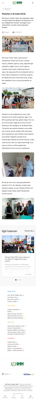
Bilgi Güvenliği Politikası (15, 318)
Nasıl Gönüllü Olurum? (15, 316)
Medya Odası (12, 346)
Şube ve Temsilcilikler (15, 348)
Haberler (7, 9)
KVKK (9, 312)
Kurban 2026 (12, 301)
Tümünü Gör (28, 231)
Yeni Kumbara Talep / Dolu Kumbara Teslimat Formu (16, 333)
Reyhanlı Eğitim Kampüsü (16, 330)
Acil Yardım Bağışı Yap (15, 295)
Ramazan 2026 (13, 299)
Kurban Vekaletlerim (14, 328)
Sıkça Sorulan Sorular (15, 314)
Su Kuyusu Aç (12, 297)
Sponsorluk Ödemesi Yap (16, 326)
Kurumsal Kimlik (13, 344)
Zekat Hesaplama (13, 309)
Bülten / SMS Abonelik (15, 350)
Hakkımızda (11, 342)
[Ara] (3, 3)
